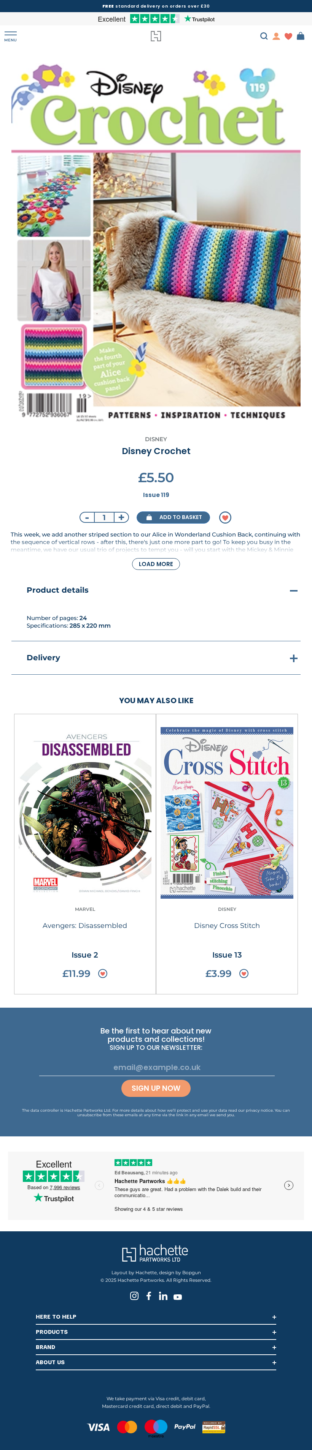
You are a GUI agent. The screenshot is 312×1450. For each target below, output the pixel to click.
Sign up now (156, 1088)
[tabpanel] (156, 241)
